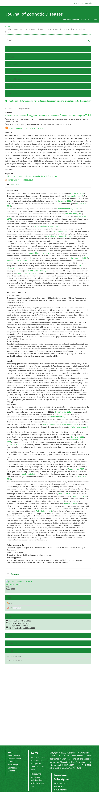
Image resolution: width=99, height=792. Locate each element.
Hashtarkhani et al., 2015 (39, 253)
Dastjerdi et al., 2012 (73, 214)
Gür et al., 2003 (77, 437)
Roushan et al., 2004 (30, 474)
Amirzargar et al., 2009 (68, 209)
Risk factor (48, 176)
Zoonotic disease (25, 176)
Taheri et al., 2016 (44, 511)
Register (79, 3)
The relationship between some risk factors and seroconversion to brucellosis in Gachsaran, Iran (48, 101)
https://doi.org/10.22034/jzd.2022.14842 (26, 128)
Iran (55, 176)
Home (7, 26)
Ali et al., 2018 (64, 493)
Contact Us (12, 93)
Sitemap (11, 771)
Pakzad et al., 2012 (61, 231)
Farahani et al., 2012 (16, 444)
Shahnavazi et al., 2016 (26, 273)
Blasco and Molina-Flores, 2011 (37, 271)
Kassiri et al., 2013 (63, 412)
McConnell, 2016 (77, 193)
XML (11, 603)
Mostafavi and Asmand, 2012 (47, 226)
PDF (14, 607)
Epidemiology (10, 176)
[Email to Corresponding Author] (86, 115)
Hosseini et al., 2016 (52, 424)
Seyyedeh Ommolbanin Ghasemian (44, 115)
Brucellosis (38, 176)
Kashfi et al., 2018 (75, 196)
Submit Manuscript (15, 79)
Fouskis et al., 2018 (76, 469)
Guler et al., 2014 (79, 496)
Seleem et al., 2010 (69, 424)
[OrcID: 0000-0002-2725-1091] (88, 115)
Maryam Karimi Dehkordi (16, 115)
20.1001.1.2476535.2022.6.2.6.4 (21, 180)
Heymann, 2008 (64, 201)
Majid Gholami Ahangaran (73, 115)
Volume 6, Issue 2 (14, 584)
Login (89, 3)
